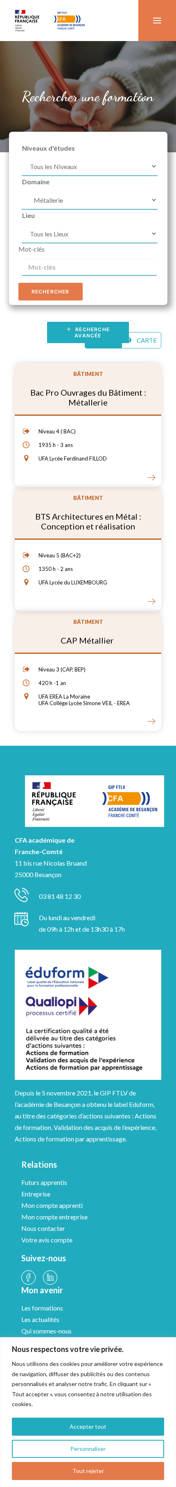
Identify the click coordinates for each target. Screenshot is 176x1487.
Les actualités (40, 1319)
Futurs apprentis (44, 1182)
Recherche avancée (92, 332)
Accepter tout (88, 1426)
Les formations (42, 1308)
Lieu (28, 215)
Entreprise (35, 1194)
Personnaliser (88, 1448)
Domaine (36, 182)
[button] (157, 20)
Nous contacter (43, 1228)
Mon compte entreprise (54, 1217)
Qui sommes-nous (46, 1331)
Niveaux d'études (48, 148)
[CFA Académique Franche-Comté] (49, 20)
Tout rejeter (88, 1470)
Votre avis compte (46, 1240)
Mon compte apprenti (52, 1205)
